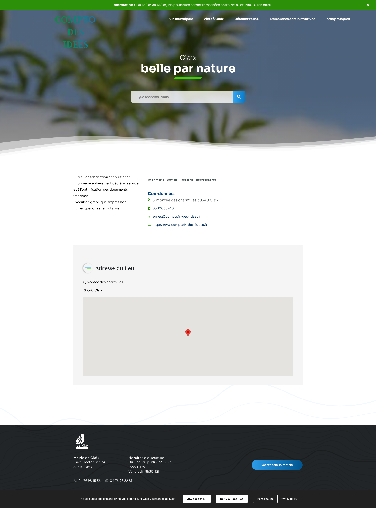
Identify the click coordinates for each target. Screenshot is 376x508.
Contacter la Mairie (277, 465)
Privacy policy (289, 498)
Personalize (265, 498)
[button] (181, 19)
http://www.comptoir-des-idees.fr (179, 225)
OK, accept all (197, 498)
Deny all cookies (232, 498)
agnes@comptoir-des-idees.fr (177, 217)
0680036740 (163, 208)
